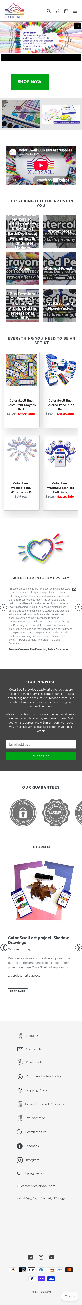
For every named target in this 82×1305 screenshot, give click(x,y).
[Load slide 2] (41, 58)
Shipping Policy (36, 1090)
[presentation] (3, 607)
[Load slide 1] (38, 58)
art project (15, 975)
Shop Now (30, 81)
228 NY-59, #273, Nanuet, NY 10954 (41, 1198)
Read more (18, 991)
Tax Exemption (35, 1118)
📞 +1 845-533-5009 (30, 1173)
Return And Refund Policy (43, 1076)
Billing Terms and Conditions (44, 1104)
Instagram (32, 1160)
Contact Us (33, 1049)
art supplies (32, 975)
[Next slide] (76, 57)
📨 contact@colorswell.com (36, 1186)
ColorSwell (45, 1292)
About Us (32, 1036)
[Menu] (75, 10)
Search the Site (35, 1132)
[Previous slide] (5, 57)
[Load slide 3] (45, 58)
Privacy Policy (35, 1062)
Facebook (32, 1146)
